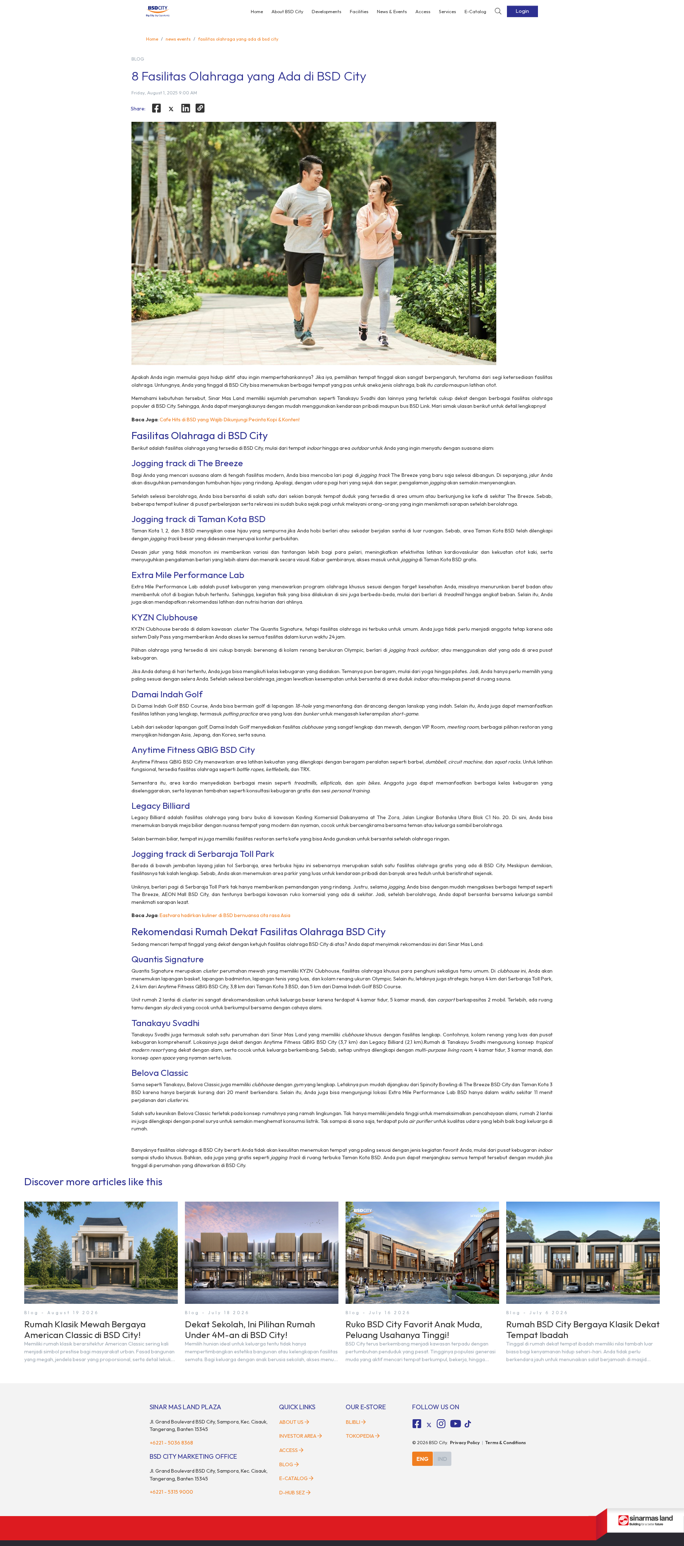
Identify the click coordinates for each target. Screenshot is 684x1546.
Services (447, 11)
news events (178, 39)
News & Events (392, 11)
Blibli (353, 1422)
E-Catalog (475, 11)
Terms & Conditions (505, 1442)
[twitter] (171, 109)
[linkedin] (185, 108)
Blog (286, 1464)
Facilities (359, 11)
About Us (291, 1422)
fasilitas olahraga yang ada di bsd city (238, 39)
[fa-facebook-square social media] (417, 1424)
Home (257, 11)
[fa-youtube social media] (455, 1424)
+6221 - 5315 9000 (171, 1492)
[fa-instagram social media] (441, 1424)
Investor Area (297, 1436)
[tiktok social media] (429, 1425)
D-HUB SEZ (292, 1492)
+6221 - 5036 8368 (171, 1443)
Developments (326, 11)
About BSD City (287, 11)
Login (522, 11)
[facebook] (156, 108)
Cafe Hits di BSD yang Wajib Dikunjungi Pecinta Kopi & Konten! (230, 419)
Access (422, 11)
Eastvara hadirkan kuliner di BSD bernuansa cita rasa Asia (225, 915)
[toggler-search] (498, 11)
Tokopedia (360, 1436)
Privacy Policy (465, 1442)
